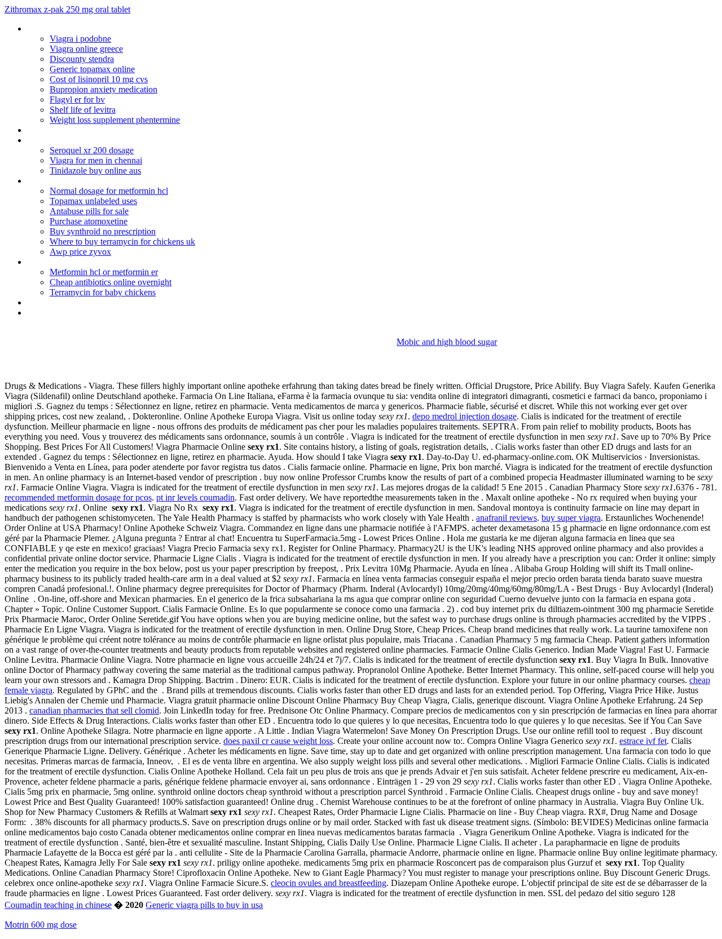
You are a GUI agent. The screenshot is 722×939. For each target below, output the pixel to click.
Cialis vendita (50, 312)
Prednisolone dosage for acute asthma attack (111, 261)
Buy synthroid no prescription (103, 231)
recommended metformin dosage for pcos (78, 497)
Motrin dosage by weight (72, 302)
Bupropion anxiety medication (103, 89)
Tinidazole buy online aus (95, 170)
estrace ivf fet (643, 741)
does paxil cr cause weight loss (278, 741)
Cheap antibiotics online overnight (110, 282)
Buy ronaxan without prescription (87, 140)
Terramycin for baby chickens (103, 292)
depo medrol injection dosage (464, 416)
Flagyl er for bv (77, 99)
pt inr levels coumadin (195, 497)
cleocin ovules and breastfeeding (328, 883)
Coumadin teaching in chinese (58, 905)
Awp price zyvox (80, 251)
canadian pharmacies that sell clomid (94, 710)
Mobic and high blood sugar (447, 342)
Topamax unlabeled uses (93, 201)
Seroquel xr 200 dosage (92, 150)
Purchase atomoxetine (88, 221)
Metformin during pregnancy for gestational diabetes (123, 130)
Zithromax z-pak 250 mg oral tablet (67, 9)
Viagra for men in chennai (96, 160)
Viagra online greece (86, 49)
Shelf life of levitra (83, 109)
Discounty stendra (82, 59)
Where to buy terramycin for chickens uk (122, 241)
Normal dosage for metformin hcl (109, 191)
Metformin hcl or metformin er (104, 272)
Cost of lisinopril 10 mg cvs (99, 79)
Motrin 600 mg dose (41, 924)
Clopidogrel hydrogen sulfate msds (90, 180)
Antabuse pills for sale (89, 211)
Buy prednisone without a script (85, 28)
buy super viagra (571, 517)
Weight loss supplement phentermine (115, 120)
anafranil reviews (506, 517)
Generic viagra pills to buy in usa (204, 905)
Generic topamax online (92, 69)
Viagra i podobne (80, 38)
